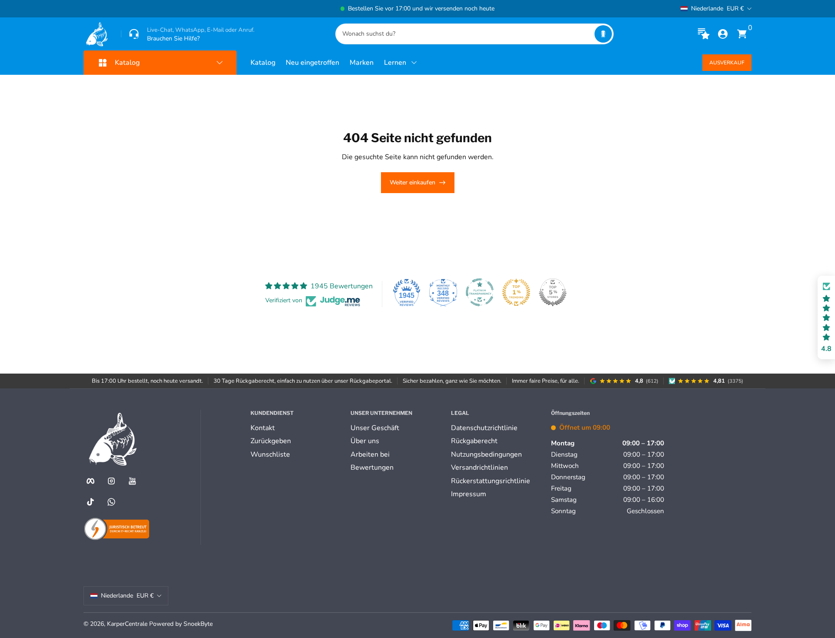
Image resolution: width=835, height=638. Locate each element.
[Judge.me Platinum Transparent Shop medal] (480, 292)
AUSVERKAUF (727, 62)
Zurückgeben (270, 441)
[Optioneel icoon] (703, 33)
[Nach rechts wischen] (550, 9)
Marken (362, 62)
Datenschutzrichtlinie (484, 428)
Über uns (365, 441)
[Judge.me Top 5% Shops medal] (553, 292)
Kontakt (262, 428)
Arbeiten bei (370, 454)
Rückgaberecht (474, 441)
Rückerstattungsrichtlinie (490, 481)
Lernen (395, 62)
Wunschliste (270, 454)
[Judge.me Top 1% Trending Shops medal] (516, 292)
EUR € (717, 8)
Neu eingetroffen (312, 62)
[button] (603, 34)
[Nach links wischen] (285, 9)
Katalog (262, 62)
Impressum (468, 494)
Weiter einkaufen (412, 182)
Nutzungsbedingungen (486, 454)
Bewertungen (372, 467)
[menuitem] (297, 428)
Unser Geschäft (375, 428)
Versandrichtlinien (479, 467)
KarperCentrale (127, 624)
